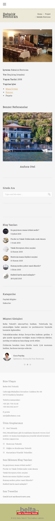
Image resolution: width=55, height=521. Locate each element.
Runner (9, 92)
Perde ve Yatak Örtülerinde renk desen (28, 239)
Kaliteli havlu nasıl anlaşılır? (23, 274)
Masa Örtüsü (12, 89)
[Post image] (27, 136)
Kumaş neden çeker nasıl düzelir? (26, 266)
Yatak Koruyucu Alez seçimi (23, 248)
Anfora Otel (27, 166)
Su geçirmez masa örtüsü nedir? (25, 230)
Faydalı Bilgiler (9, 299)
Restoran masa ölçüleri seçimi (24, 257)
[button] (24, 364)
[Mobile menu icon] (4, 4)
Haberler (7, 303)
